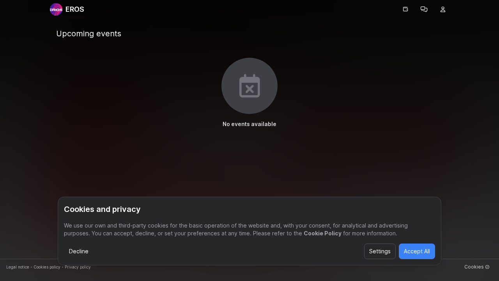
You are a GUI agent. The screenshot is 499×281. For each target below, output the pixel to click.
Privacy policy (78, 267)
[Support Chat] (424, 9)
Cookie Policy (323, 233)
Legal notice (17, 267)
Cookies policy (47, 267)
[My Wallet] (405, 9)
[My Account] (443, 9)
